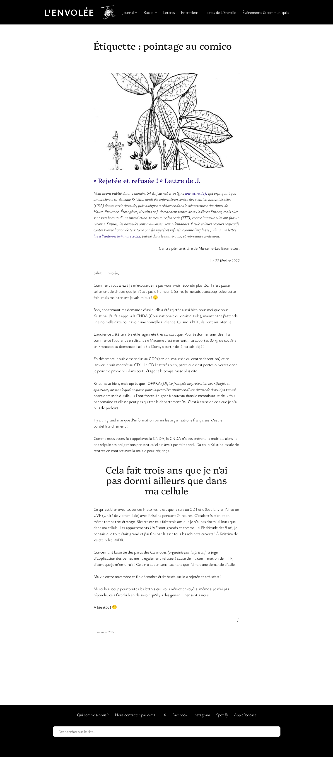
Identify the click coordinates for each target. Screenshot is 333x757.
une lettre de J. (196, 193)
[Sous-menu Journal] (136, 12)
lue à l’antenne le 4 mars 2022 (117, 236)
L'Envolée (69, 12)
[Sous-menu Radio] (155, 12)
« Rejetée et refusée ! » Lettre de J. (147, 180)
